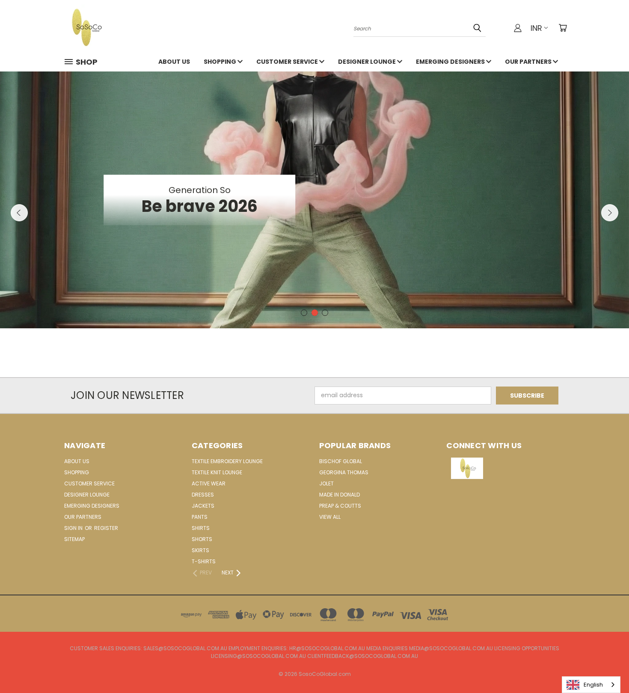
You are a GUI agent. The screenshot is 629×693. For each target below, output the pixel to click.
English (593, 685)
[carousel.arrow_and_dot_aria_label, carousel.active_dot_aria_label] (315, 312)
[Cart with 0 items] (562, 28)
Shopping (220, 61)
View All (330, 516)
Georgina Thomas (343, 472)
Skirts (200, 550)
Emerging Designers (451, 61)
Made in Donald (339, 494)
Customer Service (287, 61)
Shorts (202, 539)
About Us (174, 61)
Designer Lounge (367, 61)
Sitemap (74, 539)
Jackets (203, 505)
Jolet (326, 483)
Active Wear (208, 483)
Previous (19, 212)
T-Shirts (204, 561)
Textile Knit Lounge (217, 472)
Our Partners (529, 61)
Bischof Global (340, 461)
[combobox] (591, 684)
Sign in (74, 528)
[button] (506, 468)
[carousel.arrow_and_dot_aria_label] (304, 312)
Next (609, 212)
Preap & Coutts (340, 505)
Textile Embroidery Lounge (227, 461)
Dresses (203, 494)
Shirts (201, 528)
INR (536, 28)
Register (106, 528)
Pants (200, 516)
